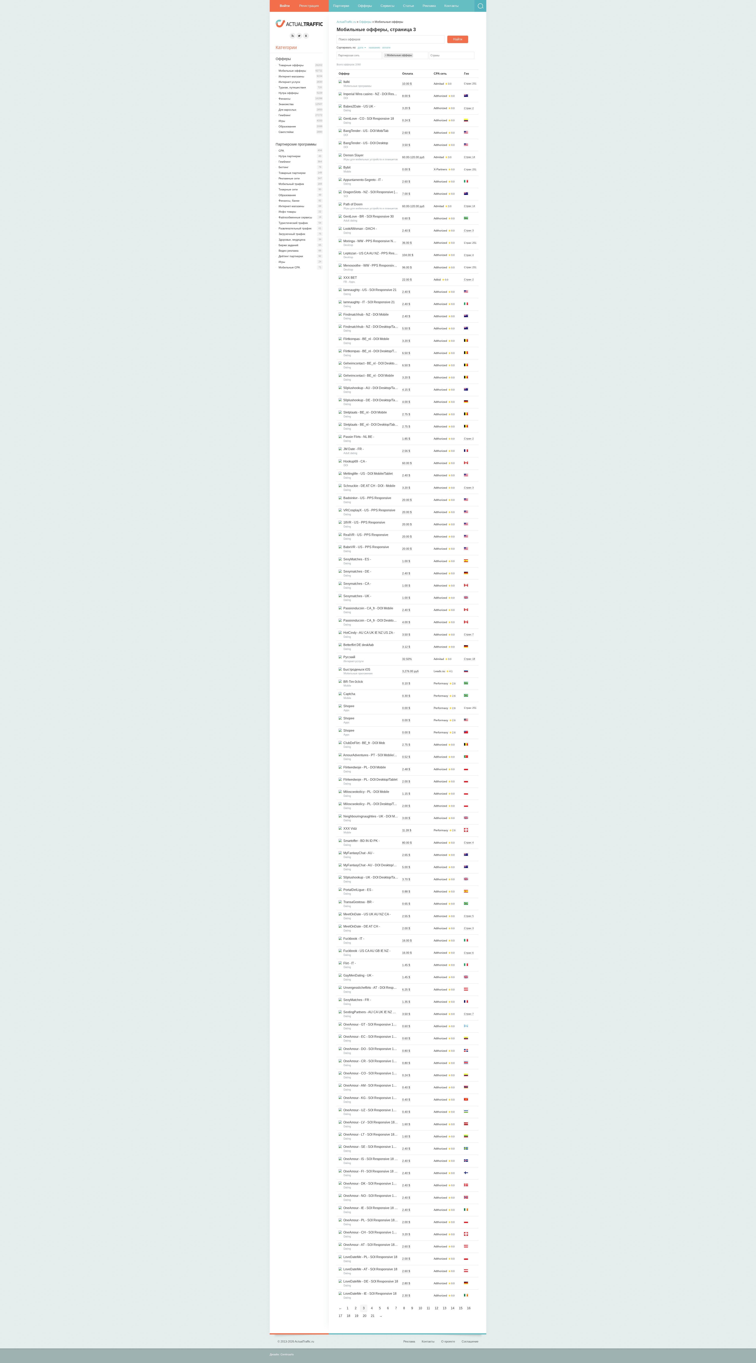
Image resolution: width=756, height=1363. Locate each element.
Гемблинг (285, 115)
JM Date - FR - (353, 449)
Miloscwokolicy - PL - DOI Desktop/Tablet (371, 804)
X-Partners (440, 169)
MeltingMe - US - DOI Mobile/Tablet (367, 473)
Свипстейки (286, 131)
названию (374, 47)
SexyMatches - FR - (356, 1000)
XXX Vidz (349, 828)
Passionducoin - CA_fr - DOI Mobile (367, 608)
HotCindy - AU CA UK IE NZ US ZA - (368, 632)
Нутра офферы (288, 93)
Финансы (284, 98)
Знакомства (286, 104)
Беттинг (283, 167)
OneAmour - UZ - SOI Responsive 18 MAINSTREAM (379, 1110)
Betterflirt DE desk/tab (358, 645)
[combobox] (359, 55)
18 (348, 1316)
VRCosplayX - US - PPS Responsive (368, 510)
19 (356, 1316)
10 (420, 1308)
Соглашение (470, 1341)
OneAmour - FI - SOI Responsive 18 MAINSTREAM (379, 1171)
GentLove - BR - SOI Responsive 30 (368, 216)
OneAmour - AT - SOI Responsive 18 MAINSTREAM (379, 1244)
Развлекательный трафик (295, 228)
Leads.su (439, 671)
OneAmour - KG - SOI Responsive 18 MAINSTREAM (379, 1098)
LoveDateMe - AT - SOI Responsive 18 (369, 1269)
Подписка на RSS (293, 36)
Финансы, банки (289, 200)
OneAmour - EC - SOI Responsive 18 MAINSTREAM (379, 1036)
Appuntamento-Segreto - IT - (362, 180)
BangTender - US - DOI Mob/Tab (365, 131)
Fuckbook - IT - (353, 938)
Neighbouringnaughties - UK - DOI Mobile (372, 816)
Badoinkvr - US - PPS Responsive (366, 498)
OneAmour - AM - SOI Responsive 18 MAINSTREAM (379, 1085)
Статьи (408, 6)
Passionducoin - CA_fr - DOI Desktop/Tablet (373, 620)
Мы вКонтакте (306, 36)
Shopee (348, 706)
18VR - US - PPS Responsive (363, 522)
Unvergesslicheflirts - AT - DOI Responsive (372, 987)
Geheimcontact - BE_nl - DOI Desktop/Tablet (373, 363)
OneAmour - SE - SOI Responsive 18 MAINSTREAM (379, 1146)
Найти (457, 39)
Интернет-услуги (289, 81)
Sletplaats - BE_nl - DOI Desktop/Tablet (370, 424)
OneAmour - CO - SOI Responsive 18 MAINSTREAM (380, 1073)
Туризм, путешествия (292, 87)
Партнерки (341, 6)
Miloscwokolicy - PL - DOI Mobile (365, 791)
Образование (287, 126)
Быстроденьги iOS (356, 669)
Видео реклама (288, 250)
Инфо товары (287, 211)
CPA (281, 150)
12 (436, 1308)
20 (364, 1316)
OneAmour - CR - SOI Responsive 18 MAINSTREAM (380, 1061)
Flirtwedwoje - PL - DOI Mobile (364, 767)
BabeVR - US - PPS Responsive (365, 547)
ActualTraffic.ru (346, 21)
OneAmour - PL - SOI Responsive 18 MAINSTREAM (379, 1220)
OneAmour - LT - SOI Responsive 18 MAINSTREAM (379, 1134)
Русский (348, 657)
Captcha (348, 694)
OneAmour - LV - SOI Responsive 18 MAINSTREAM (379, 1122)
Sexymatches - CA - (356, 583)
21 (372, 1316)
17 (340, 1316)
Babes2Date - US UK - (358, 106)
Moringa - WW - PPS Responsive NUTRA (372, 241)
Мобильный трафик (291, 183)
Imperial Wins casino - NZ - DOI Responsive (373, 94)
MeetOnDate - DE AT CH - (361, 926)
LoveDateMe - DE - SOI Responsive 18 (370, 1281)
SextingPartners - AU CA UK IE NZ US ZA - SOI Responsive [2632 (389, 1012)
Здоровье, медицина (292, 239)
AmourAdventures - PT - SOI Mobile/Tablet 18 (374, 755)
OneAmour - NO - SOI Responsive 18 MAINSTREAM (380, 1195)
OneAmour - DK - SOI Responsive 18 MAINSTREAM (379, 1183)
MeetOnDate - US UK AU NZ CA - (366, 914)
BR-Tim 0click (352, 681)
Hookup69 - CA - (354, 461)
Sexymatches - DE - (356, 571)
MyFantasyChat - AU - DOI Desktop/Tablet (372, 865)
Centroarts (287, 1354)
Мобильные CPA (289, 267)
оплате (386, 47)
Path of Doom (352, 204)
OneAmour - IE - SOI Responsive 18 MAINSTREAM (379, 1208)
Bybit (346, 167)
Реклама (429, 6)
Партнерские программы (296, 144)
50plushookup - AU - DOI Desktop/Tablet (371, 388)
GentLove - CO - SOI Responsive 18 (368, 118)
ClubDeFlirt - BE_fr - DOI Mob (363, 743)
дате (360, 47)
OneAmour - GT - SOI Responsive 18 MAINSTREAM (379, 1024)
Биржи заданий (288, 245)
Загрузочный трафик (292, 233)
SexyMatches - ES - (356, 559)
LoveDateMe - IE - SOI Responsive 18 (369, 1293)
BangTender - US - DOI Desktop (365, 143)
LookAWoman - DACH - (359, 228)
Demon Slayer (352, 155)
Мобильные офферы (292, 70)
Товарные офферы (291, 65)
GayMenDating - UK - (357, 975)
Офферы (365, 6)
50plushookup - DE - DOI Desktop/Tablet (371, 400)
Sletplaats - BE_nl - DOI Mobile (364, 412)
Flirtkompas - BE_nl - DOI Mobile (365, 339)
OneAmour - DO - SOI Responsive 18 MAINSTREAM (380, 1049)
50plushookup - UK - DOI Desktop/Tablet (371, 877)
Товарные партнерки (292, 172)
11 (428, 1308)
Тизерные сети (288, 189)
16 (469, 1308)
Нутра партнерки (289, 156)
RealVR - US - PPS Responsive (365, 534)
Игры (282, 120)
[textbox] (360, 55)
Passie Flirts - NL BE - (358, 436)
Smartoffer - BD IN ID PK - (361, 840)
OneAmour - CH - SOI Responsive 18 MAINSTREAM (380, 1232)
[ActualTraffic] (299, 24)
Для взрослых (287, 109)
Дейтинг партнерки (291, 256)
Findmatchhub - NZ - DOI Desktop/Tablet (371, 326)
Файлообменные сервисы (295, 217)
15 (460, 1308)
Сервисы (387, 6)
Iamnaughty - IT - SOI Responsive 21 (368, 302)
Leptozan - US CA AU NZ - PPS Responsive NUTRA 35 (382, 253)
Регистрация (309, 6)
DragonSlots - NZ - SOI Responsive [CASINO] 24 (377, 192)
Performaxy (441, 683)
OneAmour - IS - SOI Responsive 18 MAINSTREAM (379, 1159)
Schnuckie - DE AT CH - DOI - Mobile (368, 485)
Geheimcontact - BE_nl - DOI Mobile (368, 375)
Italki (346, 81)
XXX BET (349, 277)
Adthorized (440, 95)
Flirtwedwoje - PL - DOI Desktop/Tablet (369, 779)
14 (452, 1308)
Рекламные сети (289, 178)
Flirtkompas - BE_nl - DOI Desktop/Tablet (371, 351)
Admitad (439, 83)
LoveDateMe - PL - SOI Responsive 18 (369, 1257)
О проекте (448, 1341)
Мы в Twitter (299, 36)
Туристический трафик (293, 222)
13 (444, 1308)
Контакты (451, 6)
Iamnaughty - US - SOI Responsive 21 (369, 290)
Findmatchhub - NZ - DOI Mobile (365, 314)
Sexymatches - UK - (356, 596)
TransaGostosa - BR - (357, 902)
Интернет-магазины (291, 76)
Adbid (437, 279)
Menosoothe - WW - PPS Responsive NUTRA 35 (377, 265)
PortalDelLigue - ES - (357, 889)
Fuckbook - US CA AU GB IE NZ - (366, 951)
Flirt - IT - (349, 963)
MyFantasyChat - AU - (358, 853)
